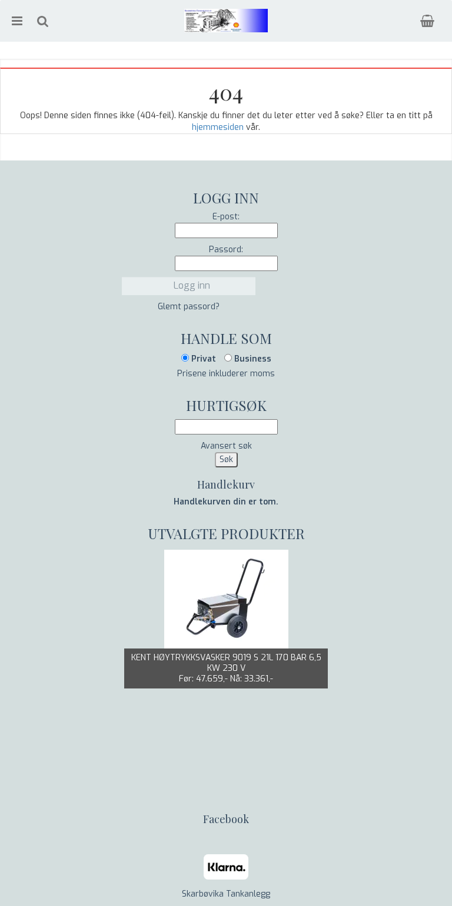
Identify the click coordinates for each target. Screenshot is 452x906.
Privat (202, 359)
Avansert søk (226, 446)
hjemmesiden (218, 127)
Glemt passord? (189, 306)
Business (251, 359)
